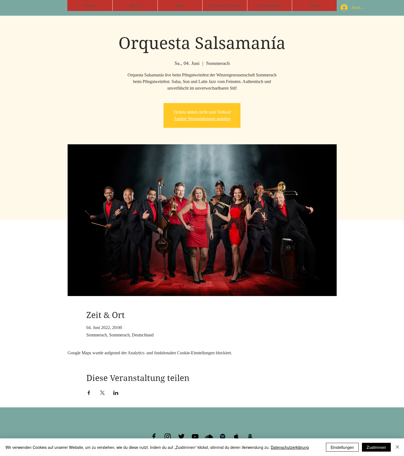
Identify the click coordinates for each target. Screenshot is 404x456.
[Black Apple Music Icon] (236, 436)
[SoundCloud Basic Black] (209, 436)
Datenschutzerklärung (290, 447)
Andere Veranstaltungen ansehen (202, 118)
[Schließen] (397, 447)
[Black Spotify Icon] (222, 436)
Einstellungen (342, 447)
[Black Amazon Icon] (250, 436)
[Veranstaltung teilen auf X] (102, 393)
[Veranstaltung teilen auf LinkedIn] (115, 393)
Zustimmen (376, 447)
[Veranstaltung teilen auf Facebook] (89, 393)
